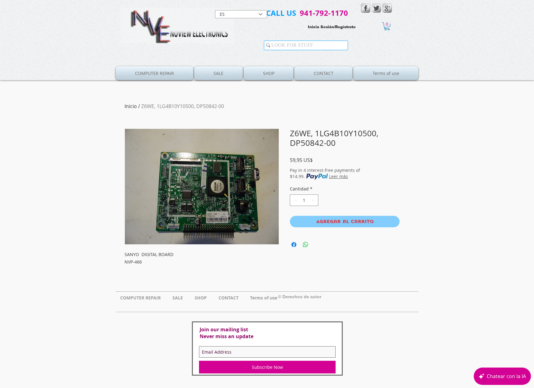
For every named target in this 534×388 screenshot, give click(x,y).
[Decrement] (295, 200)
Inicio (131, 106)
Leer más (338, 176)
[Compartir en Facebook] (294, 244)
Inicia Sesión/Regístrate (332, 27)
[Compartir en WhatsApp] (305, 244)
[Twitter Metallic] (376, 8)
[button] (387, 26)
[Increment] (313, 200)
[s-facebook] (365, 8)
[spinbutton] (304, 200)
